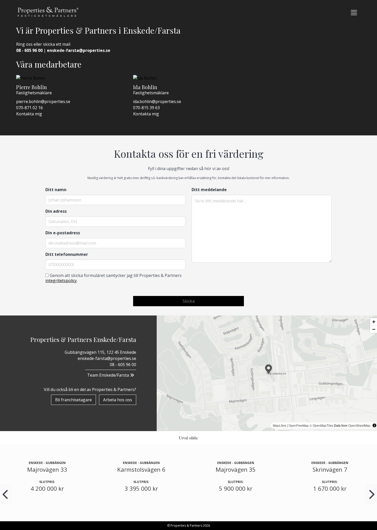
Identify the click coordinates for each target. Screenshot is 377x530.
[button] (354, 12)
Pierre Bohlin (31, 86)
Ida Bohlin (145, 86)
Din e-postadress (62, 233)
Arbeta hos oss (117, 400)
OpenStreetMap (359, 425)
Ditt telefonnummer (66, 254)
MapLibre (279, 425)
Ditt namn (55, 189)
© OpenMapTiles (321, 425)
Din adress (56, 211)
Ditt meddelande (209, 189)
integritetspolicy (61, 280)
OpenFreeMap (299, 425)
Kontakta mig (29, 114)
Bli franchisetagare (73, 400)
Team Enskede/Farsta (108, 375)
